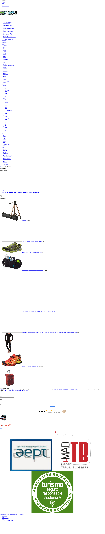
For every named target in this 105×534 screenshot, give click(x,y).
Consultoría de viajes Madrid (6, 41)
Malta (5, 104)
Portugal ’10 (4, 73)
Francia (5, 95)
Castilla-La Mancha (5, 138)
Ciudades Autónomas (5, 146)
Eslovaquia (6, 92)
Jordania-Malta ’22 (5, 53)
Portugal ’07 (4, 78)
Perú (5, 132)
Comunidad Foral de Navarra (6, 144)
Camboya (6, 116)
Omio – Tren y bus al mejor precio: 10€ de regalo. (8, 33)
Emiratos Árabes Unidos (7, 118)
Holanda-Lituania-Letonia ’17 (6, 61)
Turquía (5, 125)
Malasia (5, 121)
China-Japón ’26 (5, 45)
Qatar (5, 122)
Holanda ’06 (4, 82)
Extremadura (4, 141)
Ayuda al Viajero (5, 150)
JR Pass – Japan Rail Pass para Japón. (7, 27)
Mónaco (6, 105)
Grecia (5, 96)
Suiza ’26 (4, 48)
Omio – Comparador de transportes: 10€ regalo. (8, 39)
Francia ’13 (4, 67)
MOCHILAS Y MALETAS (5, 163)
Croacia (6, 91)
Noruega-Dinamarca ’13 (5, 68)
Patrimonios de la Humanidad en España (7, 156)
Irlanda (5, 99)
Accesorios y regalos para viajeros (6, 158)
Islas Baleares (4, 136)
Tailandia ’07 (4, 79)
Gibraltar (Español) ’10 (5, 74)
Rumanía (6, 112)
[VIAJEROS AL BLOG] (8, 14)
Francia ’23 (4, 51)
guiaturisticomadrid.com (3, 514)
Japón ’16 (4, 62)
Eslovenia (6, 93)
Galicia (4, 142)
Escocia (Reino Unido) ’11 (5, 71)
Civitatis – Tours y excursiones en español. (7, 22)
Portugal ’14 (4, 64)
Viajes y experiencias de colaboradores (7, 159)
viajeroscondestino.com (14, 514)
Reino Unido (6, 108)
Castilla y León (4, 139)
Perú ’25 (4, 47)
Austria (5, 88)
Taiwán (5, 124)
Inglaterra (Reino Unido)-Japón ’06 (6, 81)
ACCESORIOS (4, 161)
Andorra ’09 (4, 76)
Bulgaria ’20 (4, 56)
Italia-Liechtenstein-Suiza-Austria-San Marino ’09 (8, 75)
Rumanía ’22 (4, 54)
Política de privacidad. (9, 407)
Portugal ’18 (4, 58)
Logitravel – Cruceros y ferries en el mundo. (7, 34)
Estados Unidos (6, 129)
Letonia (5, 101)
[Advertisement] (15, 17)
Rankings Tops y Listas (5, 152)
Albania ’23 (4, 50)
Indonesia (6, 119)
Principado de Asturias (5, 135)
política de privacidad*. (9, 403)
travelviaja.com (9, 514)
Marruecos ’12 (4, 70)
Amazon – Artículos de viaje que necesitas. (7, 36)
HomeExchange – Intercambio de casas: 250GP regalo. (8, 28)
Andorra (6, 87)
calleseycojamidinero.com (21, 514)
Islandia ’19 (4, 57)
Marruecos (6, 127)
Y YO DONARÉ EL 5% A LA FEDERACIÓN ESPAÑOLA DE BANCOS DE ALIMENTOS (16, 390)
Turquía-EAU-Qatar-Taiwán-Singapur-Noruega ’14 (8, 65)
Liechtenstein (6, 102)
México (5, 130)
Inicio (0, 166)
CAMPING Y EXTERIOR (5, 164)
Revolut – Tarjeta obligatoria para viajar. (7, 24)
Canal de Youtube (5, 149)
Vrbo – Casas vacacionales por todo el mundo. (7, 30)
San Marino (6, 113)
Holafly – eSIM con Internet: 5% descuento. (7, 25)
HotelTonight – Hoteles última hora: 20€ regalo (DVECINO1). (9, 37)
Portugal (6, 107)
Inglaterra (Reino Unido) (9, 110)
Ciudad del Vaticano (7, 90)
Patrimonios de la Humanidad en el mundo (7, 155)
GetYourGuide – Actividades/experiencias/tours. (8, 31)
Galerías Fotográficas (5, 153)
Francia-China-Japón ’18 (5, 59)
